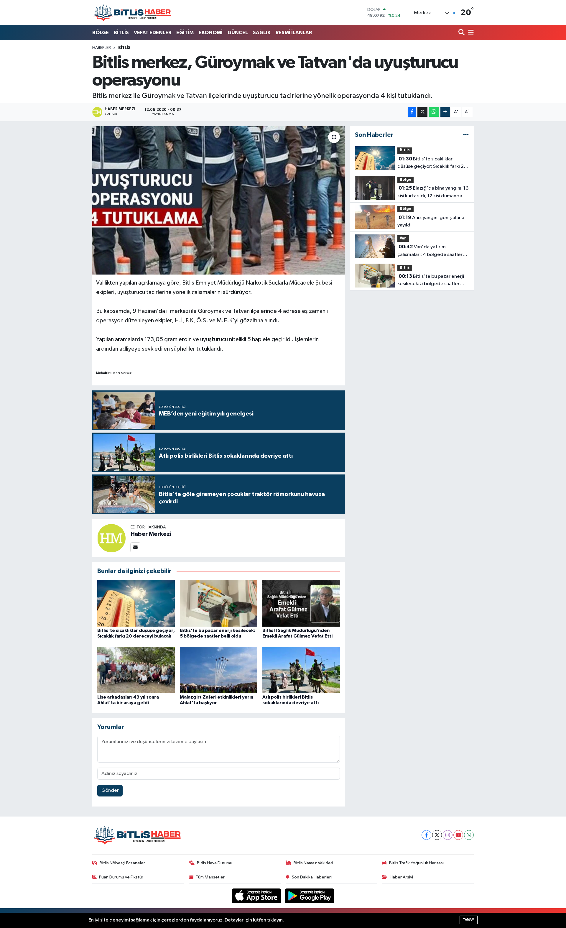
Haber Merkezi (151, 534)
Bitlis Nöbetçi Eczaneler (122, 863)
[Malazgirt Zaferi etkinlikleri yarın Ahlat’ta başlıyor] (218, 669)
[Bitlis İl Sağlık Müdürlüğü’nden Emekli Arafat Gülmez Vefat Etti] (301, 603)
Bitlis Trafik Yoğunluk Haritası (416, 863)
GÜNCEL (238, 32)
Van (403, 238)
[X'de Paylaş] (422, 112)
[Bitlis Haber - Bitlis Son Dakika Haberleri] (132, 12)
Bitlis (124, 48)
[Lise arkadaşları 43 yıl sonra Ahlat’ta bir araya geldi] (136, 669)
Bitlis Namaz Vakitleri (313, 863)
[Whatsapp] (469, 835)
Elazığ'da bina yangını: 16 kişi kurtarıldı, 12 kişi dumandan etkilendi (432, 192)
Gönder (110, 790)
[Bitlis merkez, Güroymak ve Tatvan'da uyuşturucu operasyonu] (218, 200)
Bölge (405, 180)
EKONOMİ (211, 32)
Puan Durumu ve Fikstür (121, 877)
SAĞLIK (262, 32)
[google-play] (310, 895)
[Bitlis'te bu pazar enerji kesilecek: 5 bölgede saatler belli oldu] (218, 603)
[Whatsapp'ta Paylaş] (434, 112)
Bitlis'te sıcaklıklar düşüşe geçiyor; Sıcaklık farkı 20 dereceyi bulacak (432, 163)
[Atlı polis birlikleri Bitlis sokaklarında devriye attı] (301, 669)
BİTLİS (121, 32)
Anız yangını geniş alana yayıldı (430, 221)
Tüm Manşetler (210, 877)
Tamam (468, 919)
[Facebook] (426, 835)
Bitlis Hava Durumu (214, 863)
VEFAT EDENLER (152, 32)
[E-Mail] (135, 547)
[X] (437, 835)
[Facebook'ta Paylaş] (412, 112)
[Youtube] (458, 835)
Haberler (101, 48)
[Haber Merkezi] (111, 538)
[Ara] (462, 33)
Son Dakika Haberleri (312, 877)
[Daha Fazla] (445, 112)
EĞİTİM (185, 32)
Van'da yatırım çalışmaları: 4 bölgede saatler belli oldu (430, 251)
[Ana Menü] (470, 33)
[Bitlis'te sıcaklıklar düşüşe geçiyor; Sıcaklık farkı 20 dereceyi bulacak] (136, 603)
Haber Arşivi (401, 877)
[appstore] (257, 895)
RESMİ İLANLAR (294, 32)
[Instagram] (448, 835)
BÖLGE (100, 32)
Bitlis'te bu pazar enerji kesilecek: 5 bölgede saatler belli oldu (430, 281)
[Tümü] (466, 134)
